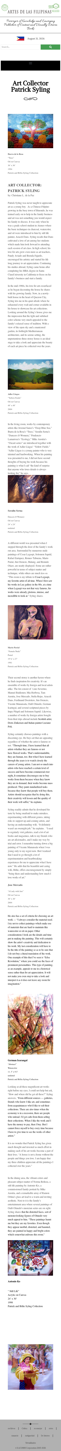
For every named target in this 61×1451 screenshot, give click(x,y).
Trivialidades (30, 1443)
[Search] (50, 47)
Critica (24, 1428)
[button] (30, 63)
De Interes (45, 1436)
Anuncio (14, 1436)
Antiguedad (29, 1436)
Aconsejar (38, 1428)
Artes (51, 1428)
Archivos (11, 1428)
